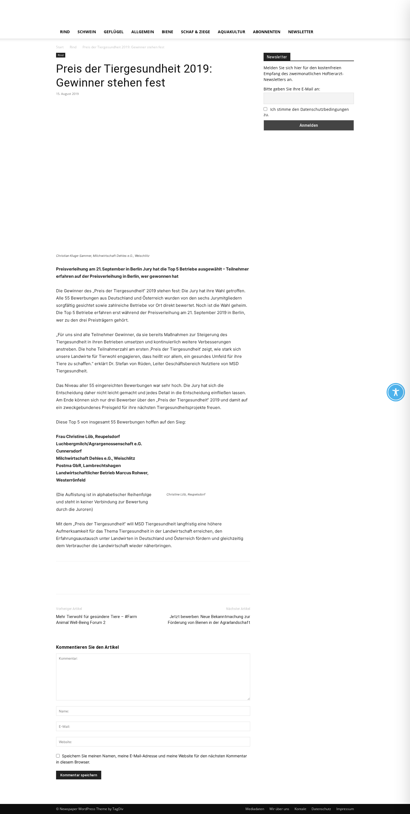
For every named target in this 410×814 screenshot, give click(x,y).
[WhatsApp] (100, 106)
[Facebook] (61, 106)
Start (60, 47)
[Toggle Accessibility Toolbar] (395, 392)
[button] (347, 32)
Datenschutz (321, 808)
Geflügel (114, 31)
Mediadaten (254, 808)
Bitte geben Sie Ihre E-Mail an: (292, 89)
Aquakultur (231, 31)
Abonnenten (266, 31)
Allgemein (142, 31)
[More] (113, 106)
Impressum (345, 808)
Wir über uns (279, 808)
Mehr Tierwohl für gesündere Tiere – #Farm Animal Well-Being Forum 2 (96, 619)
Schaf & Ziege (195, 31)
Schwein (87, 31)
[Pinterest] (87, 106)
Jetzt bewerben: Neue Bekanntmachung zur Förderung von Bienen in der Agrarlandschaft (209, 619)
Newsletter (300, 31)
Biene (167, 31)
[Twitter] (74, 106)
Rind (65, 31)
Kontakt (300, 808)
